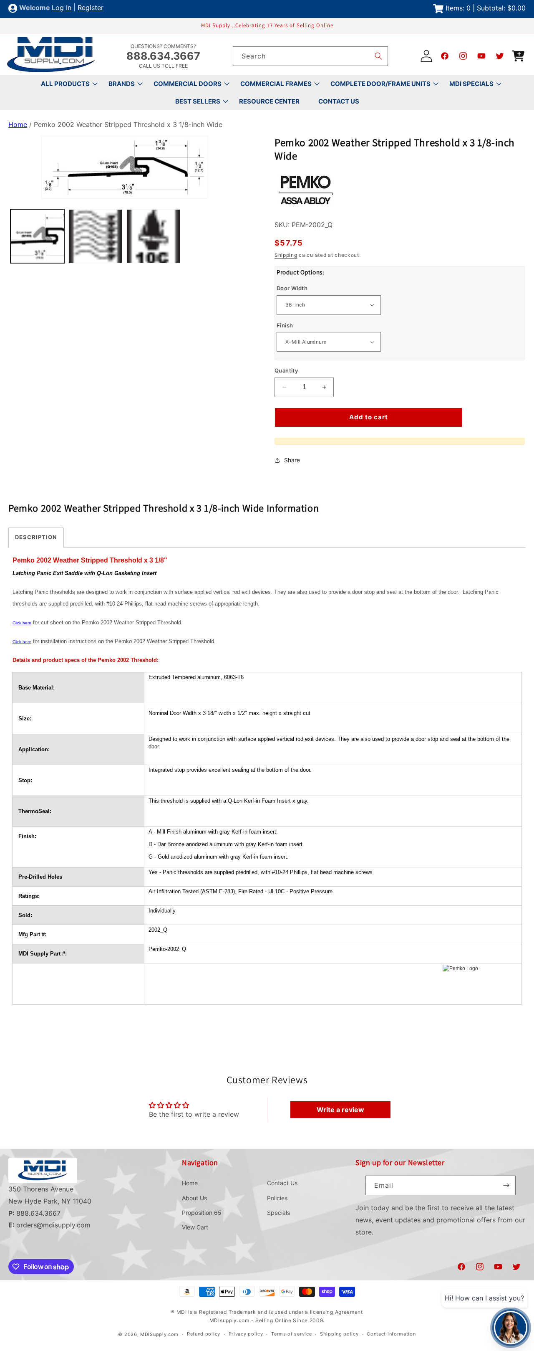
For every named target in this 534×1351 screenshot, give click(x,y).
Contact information (391, 1334)
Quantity (286, 370)
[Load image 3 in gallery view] (153, 236)
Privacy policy (246, 1334)
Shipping (286, 255)
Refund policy (203, 1334)
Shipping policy (339, 1334)
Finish (285, 325)
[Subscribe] (506, 1185)
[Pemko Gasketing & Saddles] (306, 207)
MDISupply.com (159, 1334)
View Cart (195, 1227)
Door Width (292, 288)
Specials (278, 1212)
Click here (22, 623)
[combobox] (310, 56)
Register (90, 8)
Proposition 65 (202, 1212)
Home (17, 124)
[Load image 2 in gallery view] (95, 236)
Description (36, 537)
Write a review (340, 1109)
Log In (61, 8)
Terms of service (291, 1334)
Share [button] (292, 460)
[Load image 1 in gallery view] (37, 236)
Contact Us (282, 1182)
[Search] (378, 56)
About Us (194, 1197)
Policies (277, 1197)
